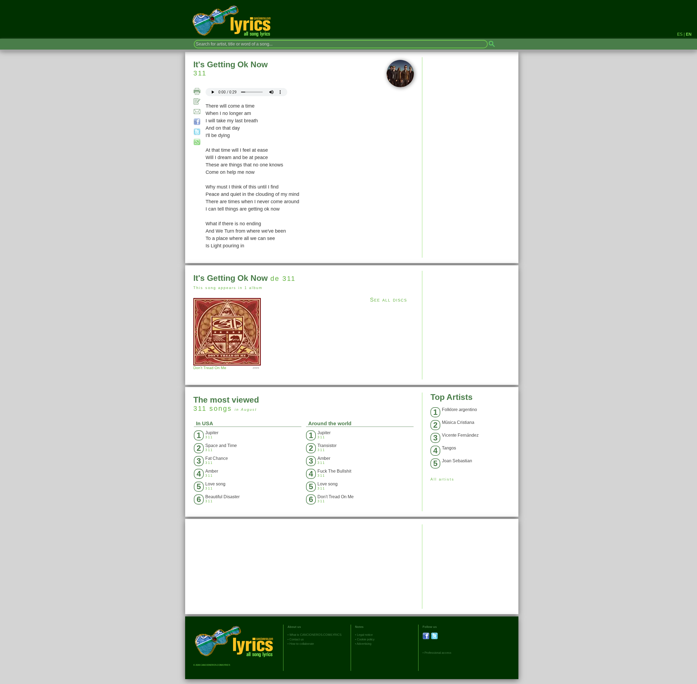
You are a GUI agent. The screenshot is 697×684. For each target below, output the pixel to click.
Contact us (296, 639)
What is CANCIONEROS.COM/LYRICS (315, 634)
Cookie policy (366, 639)
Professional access (437, 652)
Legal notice (365, 634)
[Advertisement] (470, 309)
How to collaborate (301, 643)
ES (680, 34)
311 (200, 73)
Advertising (364, 643)
